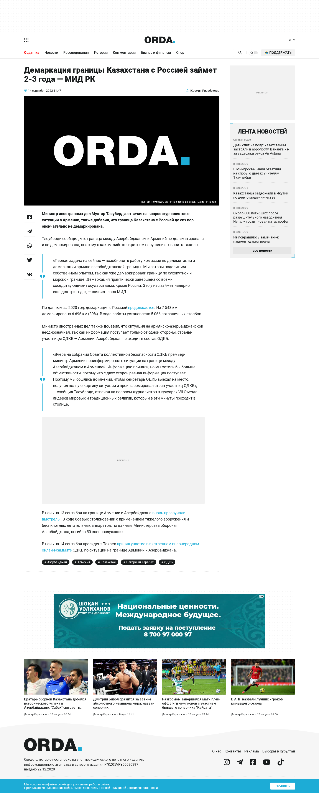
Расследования (76, 53)
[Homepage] (160, 39)
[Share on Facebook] (29, 217)
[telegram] (240, 764)
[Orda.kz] (53, 755)
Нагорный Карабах (140, 562)
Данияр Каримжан (36, 714)
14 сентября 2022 (40, 90)
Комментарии (124, 53)
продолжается (141, 307)
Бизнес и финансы (156, 53)
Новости (51, 53)
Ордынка (31, 53)
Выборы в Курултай (278, 751)
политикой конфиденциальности (134, 788)
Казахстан (108, 562)
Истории (101, 53)
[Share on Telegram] (29, 231)
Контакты (233, 751)
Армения (83, 562)
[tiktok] (280, 764)
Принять (283, 786)
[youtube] (266, 764)
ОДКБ (168, 562)
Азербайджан (57, 562)
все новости (262, 250)
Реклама (251, 751)
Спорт (181, 53)
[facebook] (253, 764)
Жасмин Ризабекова (204, 90)
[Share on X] (29, 260)
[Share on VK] (29, 274)
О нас (216, 751)
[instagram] (227, 764)
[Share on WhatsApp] (29, 245)
